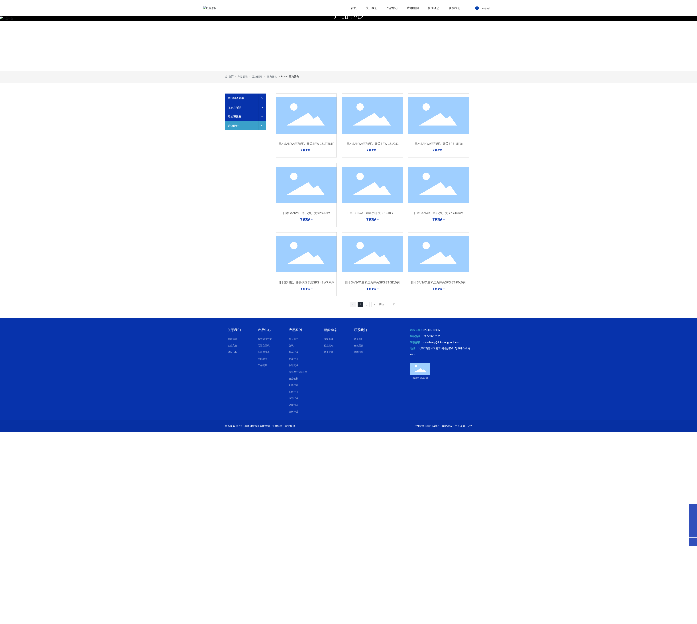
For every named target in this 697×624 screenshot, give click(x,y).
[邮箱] (693, 524)
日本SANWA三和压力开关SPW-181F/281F (306, 143)
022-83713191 (432, 336)
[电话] (693, 516)
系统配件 (257, 76)
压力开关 (272, 76)
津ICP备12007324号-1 (427, 426)
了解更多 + (306, 150)
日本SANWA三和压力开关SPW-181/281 (373, 143)
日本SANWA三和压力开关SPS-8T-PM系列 (438, 282)
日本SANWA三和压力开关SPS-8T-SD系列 (372, 282)
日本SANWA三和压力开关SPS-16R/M (438, 213)
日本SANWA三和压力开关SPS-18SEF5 (372, 213)
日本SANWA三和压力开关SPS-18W (306, 213)
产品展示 (242, 76)
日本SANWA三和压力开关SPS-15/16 (439, 143)
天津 (469, 426)
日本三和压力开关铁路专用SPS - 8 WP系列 (306, 282)
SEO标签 (277, 426)
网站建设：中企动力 (453, 426)
